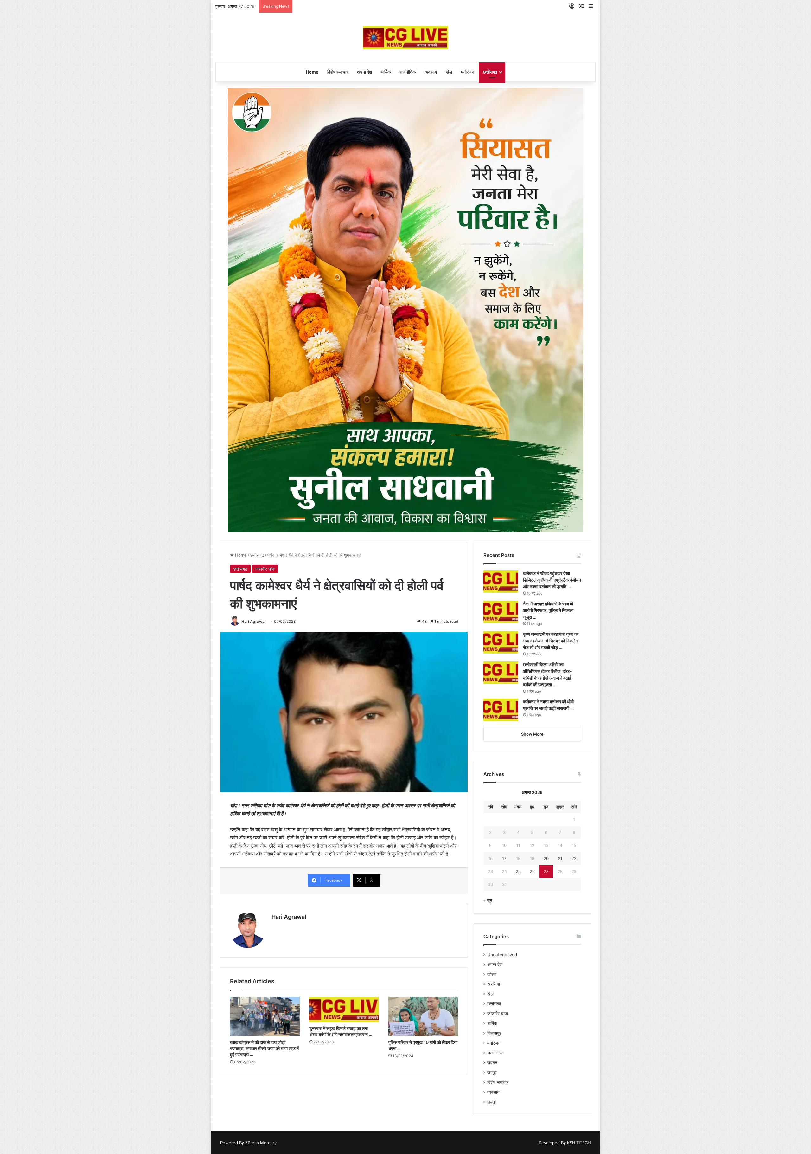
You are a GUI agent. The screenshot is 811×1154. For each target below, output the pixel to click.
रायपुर (492, 1072)
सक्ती (491, 1102)
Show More (532, 734)
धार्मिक (386, 71)
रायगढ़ (492, 1062)
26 (532, 871)
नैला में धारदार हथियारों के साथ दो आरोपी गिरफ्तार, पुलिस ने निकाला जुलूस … (548, 610)
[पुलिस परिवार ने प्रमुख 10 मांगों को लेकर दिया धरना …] (423, 1016)
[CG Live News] (406, 37)
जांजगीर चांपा (265, 568)
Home (312, 71)
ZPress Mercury (261, 1142)
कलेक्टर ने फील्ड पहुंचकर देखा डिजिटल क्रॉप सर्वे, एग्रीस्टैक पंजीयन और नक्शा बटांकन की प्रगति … (552, 580)
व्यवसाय (431, 71)
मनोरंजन (467, 71)
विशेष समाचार (337, 71)
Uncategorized (502, 954)
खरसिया (493, 984)
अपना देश (364, 71)
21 (560, 858)
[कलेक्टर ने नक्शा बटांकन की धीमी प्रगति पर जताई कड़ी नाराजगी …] (500, 710)
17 (504, 858)
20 (546, 858)
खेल (449, 71)
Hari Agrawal (253, 621)
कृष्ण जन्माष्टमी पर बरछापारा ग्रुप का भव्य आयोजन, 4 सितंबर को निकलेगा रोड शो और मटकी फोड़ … (550, 640)
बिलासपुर (494, 1033)
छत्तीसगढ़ (490, 71)
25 (518, 871)
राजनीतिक (407, 71)
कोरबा (491, 974)
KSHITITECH (579, 1142)
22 (574, 858)
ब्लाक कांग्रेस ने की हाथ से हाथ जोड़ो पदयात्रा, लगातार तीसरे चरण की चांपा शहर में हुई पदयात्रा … (264, 1048)
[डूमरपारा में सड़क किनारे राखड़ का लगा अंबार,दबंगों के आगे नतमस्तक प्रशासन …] (344, 1009)
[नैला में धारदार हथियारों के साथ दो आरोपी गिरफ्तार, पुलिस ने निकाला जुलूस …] (500, 612)
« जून (487, 900)
